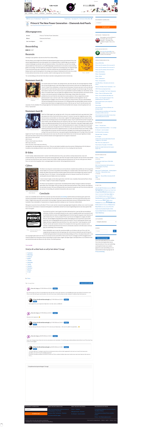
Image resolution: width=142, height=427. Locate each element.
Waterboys (101, 212)
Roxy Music (98, 206)
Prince (36, 13)
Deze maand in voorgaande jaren (93, 420)
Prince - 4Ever (98, 76)
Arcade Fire (101, 188)
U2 (107, 210)
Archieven (41, 13)
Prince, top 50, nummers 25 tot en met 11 (105, 67)
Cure (114, 190)
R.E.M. (103, 204)
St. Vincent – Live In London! (102, 130)
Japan (111, 194)
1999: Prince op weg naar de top (102, 88)
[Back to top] (139, 424)
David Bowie (103, 192)
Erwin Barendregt (37, 421)
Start (26, 13)
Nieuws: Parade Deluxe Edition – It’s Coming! (105, 127)
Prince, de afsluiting (100, 71)
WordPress (50, 421)
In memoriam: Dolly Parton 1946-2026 (104, 161)
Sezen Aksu (103, 206)
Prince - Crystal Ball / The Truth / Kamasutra (105, 91)
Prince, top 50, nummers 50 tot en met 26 (105, 65)
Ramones (106, 204)
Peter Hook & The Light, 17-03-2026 (103, 144)
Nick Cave (106, 200)
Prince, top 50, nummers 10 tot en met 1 (104, 69)
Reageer (55, 288)
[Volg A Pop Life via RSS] (31, 1)
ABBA (96, 188)
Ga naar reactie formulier (86, 283)
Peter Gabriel (103, 202)
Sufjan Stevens (102, 210)
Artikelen (30, 13)
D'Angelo (97, 192)
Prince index (98, 105)
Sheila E (107, 206)
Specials (97, 210)
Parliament (98, 202)
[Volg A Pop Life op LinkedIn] (29, 1)
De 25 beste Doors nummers (102, 132)
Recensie (50, 25)
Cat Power (105, 190)
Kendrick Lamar (102, 196)
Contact (55, 13)
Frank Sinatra (101, 194)
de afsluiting (64, 196)
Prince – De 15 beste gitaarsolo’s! (103, 417)
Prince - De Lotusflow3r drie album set (104, 95)
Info (59, 13)
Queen (100, 204)
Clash (109, 190)
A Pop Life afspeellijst (107, 51)
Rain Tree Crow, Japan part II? (102, 142)
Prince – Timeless (99, 157)
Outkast (110, 200)
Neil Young (111, 198)
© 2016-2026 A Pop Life (31, 420)
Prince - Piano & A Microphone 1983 (103, 93)
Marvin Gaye (105, 198)
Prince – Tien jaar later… (100, 125)
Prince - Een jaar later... (100, 80)
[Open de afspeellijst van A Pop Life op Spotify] (25, 1)
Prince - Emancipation (100, 74)
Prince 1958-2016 (99, 63)
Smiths (111, 208)
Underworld (111, 210)
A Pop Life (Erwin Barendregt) (38, 25)
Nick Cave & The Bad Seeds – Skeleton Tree (38, 18)
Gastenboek (49, 13)
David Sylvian (110, 192)
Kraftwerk (108, 196)
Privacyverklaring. (100, 251)
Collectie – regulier (105, 420)
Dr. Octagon (98, 136)
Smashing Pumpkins (105, 208)
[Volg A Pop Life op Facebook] (27, 1)
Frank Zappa (106, 194)
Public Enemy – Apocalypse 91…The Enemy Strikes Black (77, 18)
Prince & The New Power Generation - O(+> (105, 86)
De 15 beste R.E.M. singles (54, 415)
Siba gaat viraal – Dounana (101, 134)
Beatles (105, 188)
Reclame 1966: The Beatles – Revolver (57, 413)
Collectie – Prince (113, 420)
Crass (112, 190)
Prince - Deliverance (100, 78)
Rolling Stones (111, 204)
